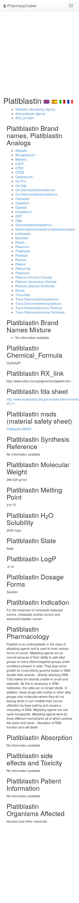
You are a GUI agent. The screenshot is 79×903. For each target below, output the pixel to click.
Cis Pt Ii (20, 181)
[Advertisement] (39, 52)
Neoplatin (22, 238)
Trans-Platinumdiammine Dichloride (40, 312)
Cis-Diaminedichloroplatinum (35, 190)
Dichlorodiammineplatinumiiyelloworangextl (45, 229)
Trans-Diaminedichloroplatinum (37, 299)
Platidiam (21, 255)
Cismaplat (22, 198)
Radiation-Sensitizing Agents (35, 109)
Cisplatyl (21, 207)
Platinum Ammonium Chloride (36, 281)
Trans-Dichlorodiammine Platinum (38, 308)
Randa (20, 290)
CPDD (19, 172)
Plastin (20, 242)
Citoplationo (23, 212)
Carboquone (24, 177)
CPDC (19, 168)
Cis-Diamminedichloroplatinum (36, 194)
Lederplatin (23, 233)
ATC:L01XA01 (25, 118)
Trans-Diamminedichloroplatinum (38, 303)
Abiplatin (21, 150)
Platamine (22, 246)
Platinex (20, 260)
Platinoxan (22, 273)
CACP (19, 163)
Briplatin (21, 159)
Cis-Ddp (21, 185)
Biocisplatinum (25, 155)
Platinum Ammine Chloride (33, 277)
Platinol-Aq (22, 268)
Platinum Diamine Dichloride (34, 286)
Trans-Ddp (22, 295)
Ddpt (18, 220)
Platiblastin (22, 251)
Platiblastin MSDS (19, 429)
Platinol (20, 264)
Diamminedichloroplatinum (33, 225)
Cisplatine (22, 203)
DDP (18, 216)
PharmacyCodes (21, 5)
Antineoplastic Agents (30, 113)
